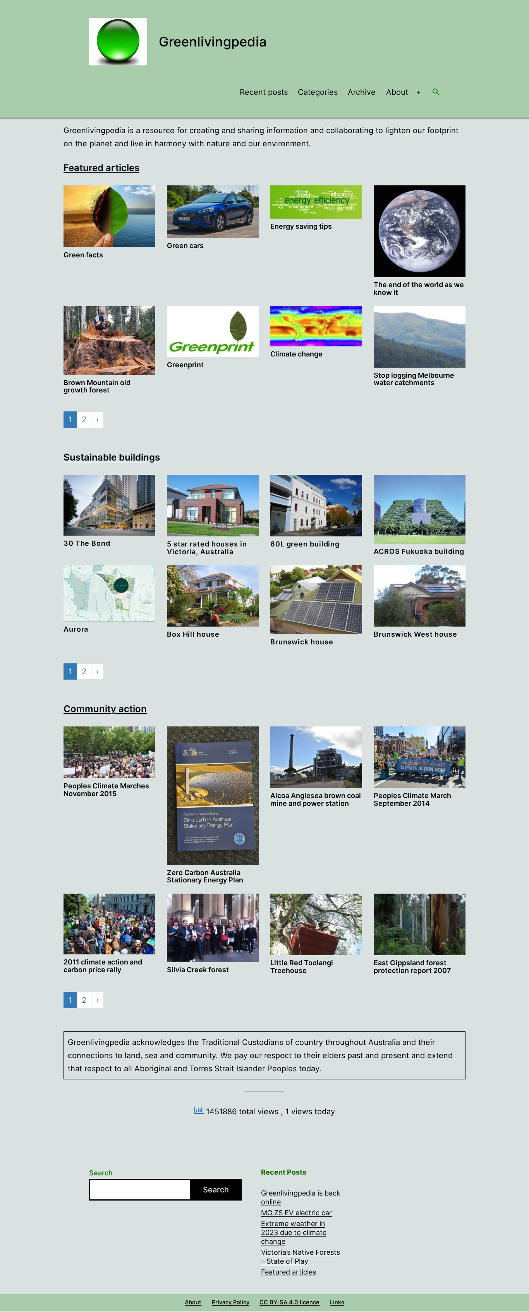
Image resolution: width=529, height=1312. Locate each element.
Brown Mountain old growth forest (97, 386)
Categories (318, 92)
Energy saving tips (301, 226)
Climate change (296, 354)
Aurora (76, 629)
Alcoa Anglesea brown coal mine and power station (315, 799)
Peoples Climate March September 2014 (412, 799)
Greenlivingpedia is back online (300, 1197)
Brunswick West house (415, 634)
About (397, 92)
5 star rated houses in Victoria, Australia (207, 548)
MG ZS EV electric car (296, 1213)
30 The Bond (87, 543)
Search (101, 1173)
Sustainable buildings (112, 457)
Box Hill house (193, 634)
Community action (105, 708)
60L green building (305, 544)
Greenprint (185, 365)
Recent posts (264, 92)
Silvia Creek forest (198, 970)
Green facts (83, 255)
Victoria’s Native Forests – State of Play (300, 1256)
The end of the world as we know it (419, 288)
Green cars (185, 246)
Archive (362, 92)
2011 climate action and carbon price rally (103, 966)
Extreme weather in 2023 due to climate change (293, 1233)
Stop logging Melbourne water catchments (414, 379)
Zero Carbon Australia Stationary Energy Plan (205, 876)
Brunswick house (301, 642)
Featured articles (101, 167)
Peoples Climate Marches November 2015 (106, 790)
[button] (436, 92)
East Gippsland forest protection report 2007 (412, 967)
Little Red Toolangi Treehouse (301, 967)
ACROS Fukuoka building (419, 551)
